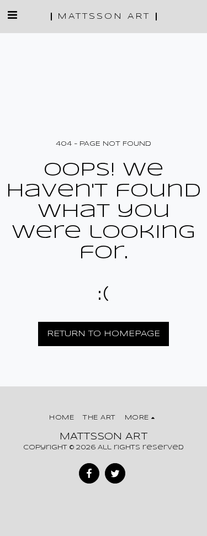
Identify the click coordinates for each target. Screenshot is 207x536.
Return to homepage (103, 334)
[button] (12, 16)
